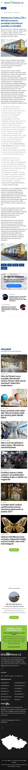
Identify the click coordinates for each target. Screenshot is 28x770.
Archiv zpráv (17, 676)
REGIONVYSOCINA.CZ (20, 685)
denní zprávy (7, 659)
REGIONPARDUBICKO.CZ (20, 682)
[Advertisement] (14, 330)
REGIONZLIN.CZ (18, 691)
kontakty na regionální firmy (9, 661)
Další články (13, 549)
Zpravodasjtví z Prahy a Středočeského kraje (11, 351)
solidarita (4, 268)
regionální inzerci (4, 665)
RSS (22, 676)
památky (15, 265)
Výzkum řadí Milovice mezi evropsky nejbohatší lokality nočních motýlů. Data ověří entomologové (13, 540)
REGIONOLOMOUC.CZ (19, 694)
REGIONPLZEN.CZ (5, 682)
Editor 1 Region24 (8, 12)
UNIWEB (11, 711)
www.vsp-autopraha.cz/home (15, 606)
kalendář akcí (18, 661)
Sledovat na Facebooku (14, 285)
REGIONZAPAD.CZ (5, 685)
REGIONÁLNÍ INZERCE (14, 647)
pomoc (21, 265)
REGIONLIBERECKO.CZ (6, 696)
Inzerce (2, 676)
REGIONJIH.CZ (4, 688)
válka (9, 265)
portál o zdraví (11, 720)
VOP (13, 762)
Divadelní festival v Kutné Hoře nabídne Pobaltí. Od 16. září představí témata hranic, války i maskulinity (18, 298)
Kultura (3, 8)
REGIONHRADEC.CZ (5, 699)
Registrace (12, 676)
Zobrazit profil (14, 617)
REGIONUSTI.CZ (4, 694)
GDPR (24, 760)
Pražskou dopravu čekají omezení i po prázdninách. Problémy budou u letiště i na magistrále (14, 476)
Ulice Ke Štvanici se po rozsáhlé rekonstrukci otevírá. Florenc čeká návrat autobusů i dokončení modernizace (13, 381)
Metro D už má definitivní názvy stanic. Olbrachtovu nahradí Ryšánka (12, 445)
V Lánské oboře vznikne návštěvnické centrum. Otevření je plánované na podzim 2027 (12, 508)
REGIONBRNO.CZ (18, 688)
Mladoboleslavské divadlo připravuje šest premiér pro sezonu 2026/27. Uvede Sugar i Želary (10, 309)
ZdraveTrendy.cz (4, 722)
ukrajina (4, 265)
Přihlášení (7, 676)
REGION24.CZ (18, 699)
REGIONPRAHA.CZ (5, 691)
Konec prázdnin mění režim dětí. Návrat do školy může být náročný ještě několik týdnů (13, 414)
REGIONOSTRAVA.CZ (19, 696)
